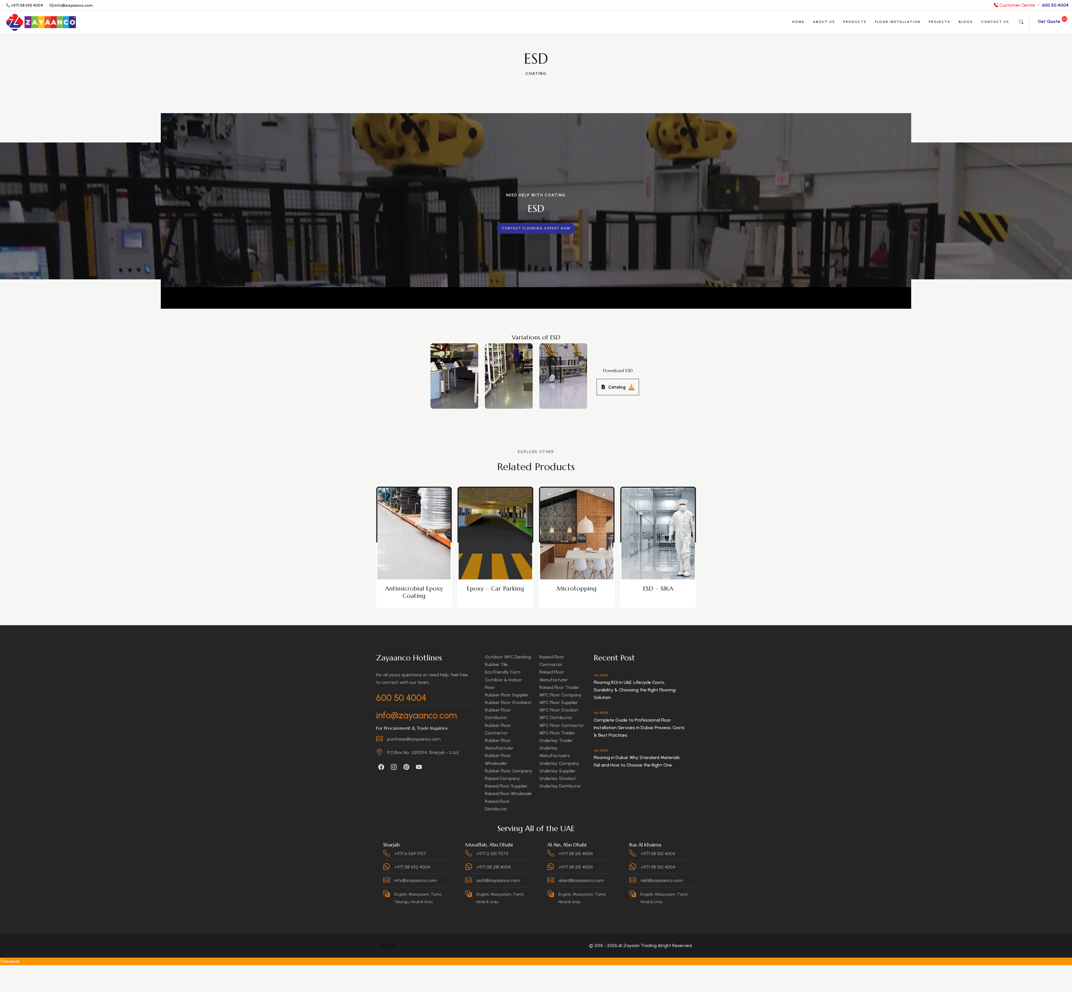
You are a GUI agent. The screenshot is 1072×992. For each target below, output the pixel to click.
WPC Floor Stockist (558, 710)
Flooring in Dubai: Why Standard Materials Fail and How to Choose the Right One (637, 761)
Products (855, 22)
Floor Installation (897, 22)
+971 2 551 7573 (404, 853)
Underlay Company (559, 763)
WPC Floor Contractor (561, 725)
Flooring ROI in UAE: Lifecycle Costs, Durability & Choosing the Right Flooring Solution (635, 690)
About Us (824, 22)
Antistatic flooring (577, 588)
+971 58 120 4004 (570, 853)
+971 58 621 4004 (652, 853)
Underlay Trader (556, 740)
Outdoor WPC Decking (508, 657)
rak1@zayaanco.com (574, 880)
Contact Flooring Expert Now (536, 228)
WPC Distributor (555, 717)
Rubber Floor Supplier (507, 695)
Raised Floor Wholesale (508, 793)
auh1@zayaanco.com (410, 880)
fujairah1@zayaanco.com (660, 880)
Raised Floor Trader (559, 687)
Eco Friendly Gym (502, 672)
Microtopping (414, 588)
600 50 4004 (401, 697)
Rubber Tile (496, 664)
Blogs (966, 22)
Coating (536, 73)
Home (798, 22)
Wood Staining (658, 588)
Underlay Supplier (557, 771)
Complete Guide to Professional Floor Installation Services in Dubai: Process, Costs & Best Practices (639, 727)
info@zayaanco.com (416, 715)
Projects (939, 22)
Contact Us (995, 22)
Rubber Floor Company (508, 771)
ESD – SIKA (495, 588)
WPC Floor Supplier (558, 702)
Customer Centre (1033, 5)
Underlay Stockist (557, 778)
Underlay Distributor (560, 786)
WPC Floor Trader (557, 733)
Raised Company (502, 778)
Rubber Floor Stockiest (508, 702)
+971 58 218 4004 (406, 867)
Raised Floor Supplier (506, 786)
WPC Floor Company (560, 695)
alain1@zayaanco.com (493, 880)
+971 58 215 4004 (488, 853)
